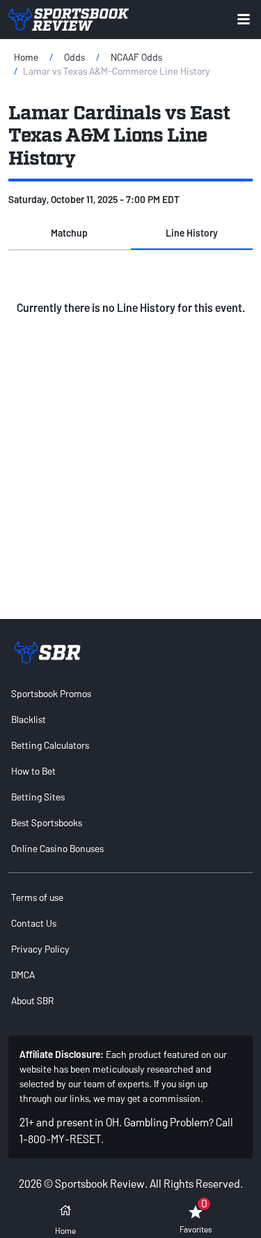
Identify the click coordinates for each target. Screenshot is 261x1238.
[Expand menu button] (243, 19)
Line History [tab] (192, 233)
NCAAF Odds (136, 57)
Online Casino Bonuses (57, 848)
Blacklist (28, 719)
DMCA (23, 974)
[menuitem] (130, 693)
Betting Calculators (50, 745)
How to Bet (33, 771)
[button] (69, 233)
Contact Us (33, 923)
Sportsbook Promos (51, 693)
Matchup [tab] (69, 233)
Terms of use (37, 897)
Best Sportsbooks (46, 822)
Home (26, 57)
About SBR (32, 1000)
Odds (74, 57)
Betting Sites (38, 797)
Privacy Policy (40, 949)
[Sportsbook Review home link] (47, 652)
